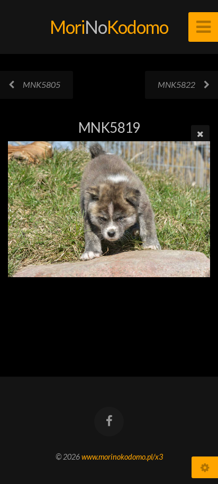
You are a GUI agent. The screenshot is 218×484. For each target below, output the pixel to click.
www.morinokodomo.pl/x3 (122, 456)
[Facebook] (109, 421)
